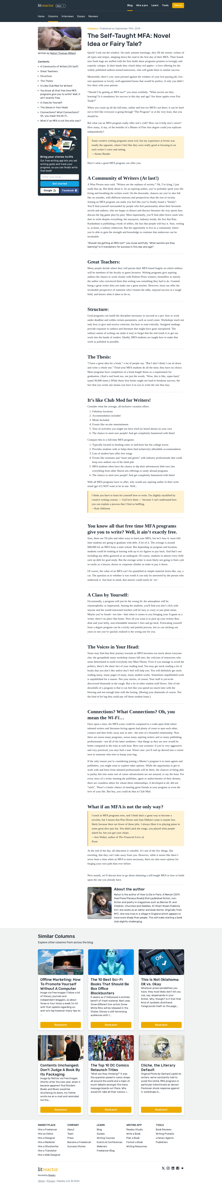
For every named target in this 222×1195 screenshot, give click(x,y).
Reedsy (52, 1175)
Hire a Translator (47, 1150)
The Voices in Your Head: (54, 107)
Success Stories (76, 1146)
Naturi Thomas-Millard (63, 53)
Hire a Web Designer (49, 1154)
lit (46, 5)
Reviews (93, 16)
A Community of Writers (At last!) (59, 66)
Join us (178, 5)
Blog (130, 5)
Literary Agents (165, 1138)
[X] (163, 1168)
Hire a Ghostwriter (48, 1146)
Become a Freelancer (79, 1142)
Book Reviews (163, 1129)
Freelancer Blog (106, 1150)
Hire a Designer (46, 1138)
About (70, 1129)
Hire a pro (142, 5)
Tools (165, 5)
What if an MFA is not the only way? (60, 120)
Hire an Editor (45, 1133)
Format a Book (134, 1142)
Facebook (68, 190)
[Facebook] (178, 1168)
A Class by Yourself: (51, 102)
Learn (154, 5)
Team (70, 1133)
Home (41, 16)
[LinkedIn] (173, 1168)
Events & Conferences (109, 1142)
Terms (41, 1181)
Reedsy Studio (134, 1129)
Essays (81, 16)
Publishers (162, 1142)
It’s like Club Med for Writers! (56, 85)
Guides (101, 1133)
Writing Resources (136, 1146)
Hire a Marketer (46, 1142)
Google (48, 190)
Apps (59, 6)
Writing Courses (106, 1138)
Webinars (102, 1146)
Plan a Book (133, 1138)
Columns (53, 16)
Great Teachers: (49, 71)
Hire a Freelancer (47, 1129)
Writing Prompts (165, 1133)
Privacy (51, 1181)
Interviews (68, 16)
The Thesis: (46, 81)
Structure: (46, 76)
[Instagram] (168, 1168)
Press (70, 1138)
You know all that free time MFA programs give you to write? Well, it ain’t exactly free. (60, 94)
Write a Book (133, 1133)
